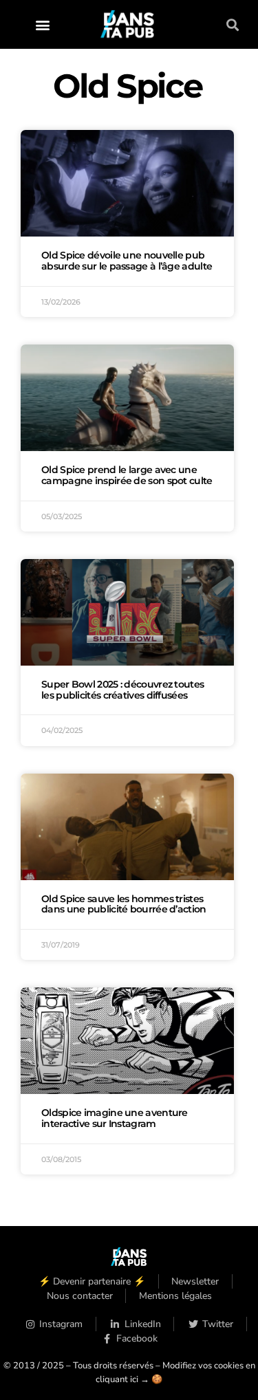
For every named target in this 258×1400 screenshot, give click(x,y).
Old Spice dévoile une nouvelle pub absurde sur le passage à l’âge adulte (126, 260)
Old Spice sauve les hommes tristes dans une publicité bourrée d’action (123, 904)
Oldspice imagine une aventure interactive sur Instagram (114, 1118)
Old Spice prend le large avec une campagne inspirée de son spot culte (127, 475)
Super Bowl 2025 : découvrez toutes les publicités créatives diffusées (122, 689)
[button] (42, 24)
